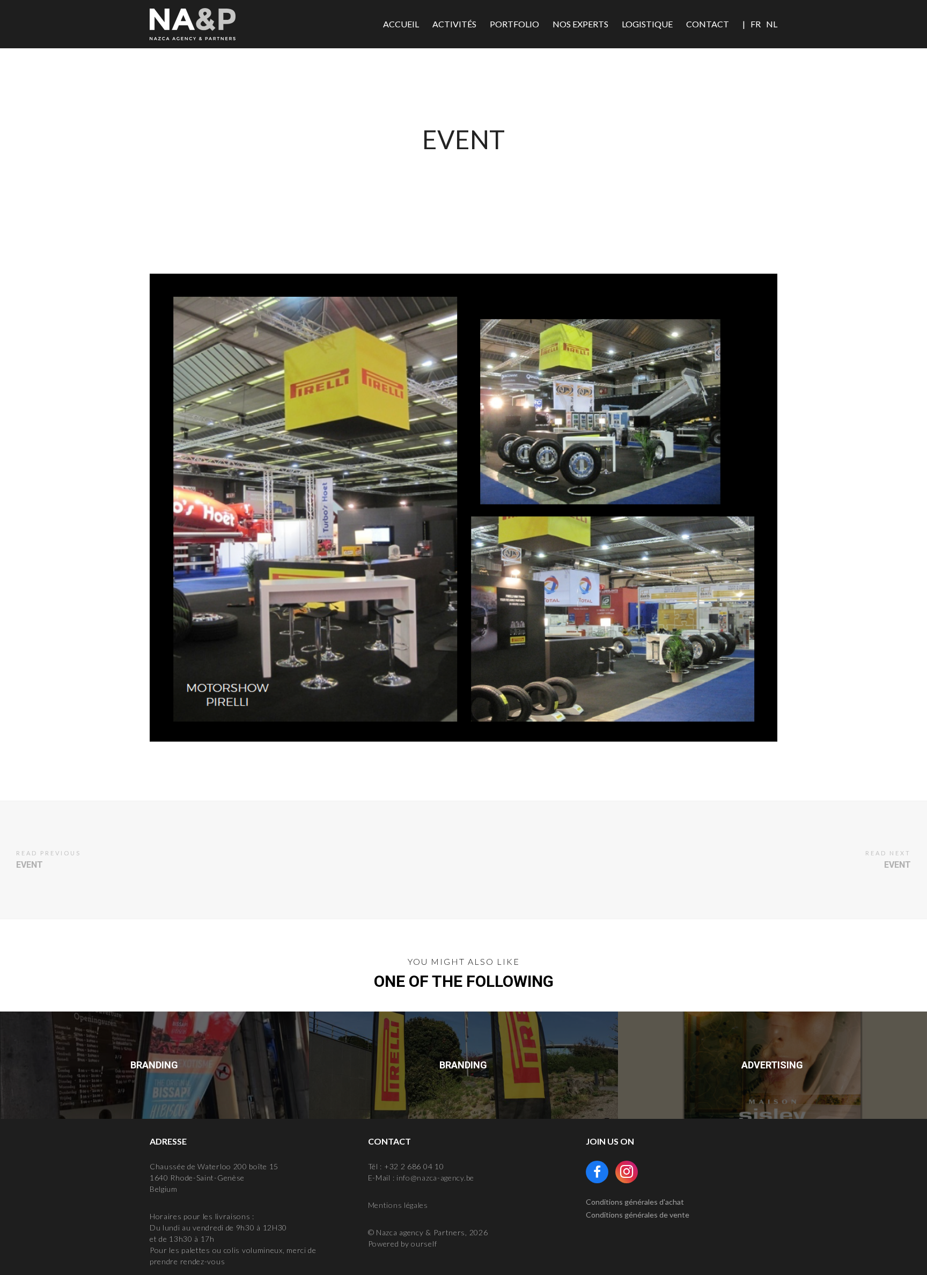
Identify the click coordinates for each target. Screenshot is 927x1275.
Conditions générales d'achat (635, 1201)
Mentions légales (398, 1205)
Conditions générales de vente (637, 1214)
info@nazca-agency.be (435, 1177)
